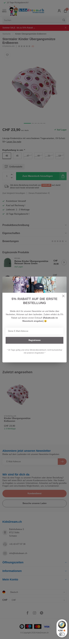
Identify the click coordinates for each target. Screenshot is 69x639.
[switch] (62, 634)
